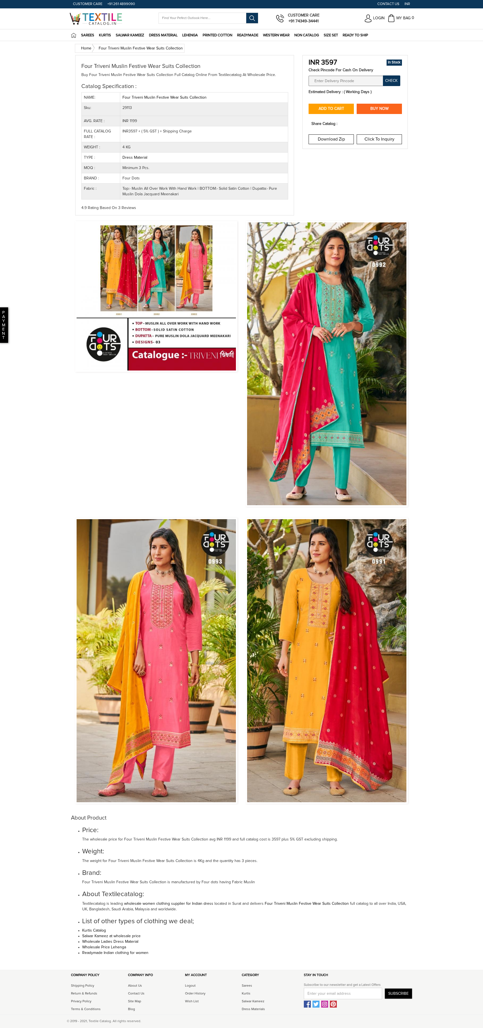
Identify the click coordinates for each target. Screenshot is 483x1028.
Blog (131, 1009)
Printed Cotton (217, 35)
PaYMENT (3, 325)
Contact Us (388, 4)
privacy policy (81, 1001)
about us (135, 985)
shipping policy (82, 985)
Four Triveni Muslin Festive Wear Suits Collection (307, 904)
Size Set (331, 35)
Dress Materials (253, 1009)
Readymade (247, 35)
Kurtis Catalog (94, 930)
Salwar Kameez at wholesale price (111, 936)
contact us (136, 993)
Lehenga (190, 35)
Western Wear (276, 35)
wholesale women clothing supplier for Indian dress (168, 904)
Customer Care (87, 4)
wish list (192, 1001)
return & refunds (84, 993)
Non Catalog (306, 35)
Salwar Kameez (130, 35)
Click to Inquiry (379, 139)
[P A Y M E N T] (0, 338)
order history (195, 993)
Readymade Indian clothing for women (115, 953)
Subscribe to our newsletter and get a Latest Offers (342, 985)
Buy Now (379, 109)
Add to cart (331, 109)
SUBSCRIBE (398, 994)
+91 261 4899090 (121, 4)
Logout (190, 985)
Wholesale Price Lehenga (104, 947)
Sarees (87, 35)
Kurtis (105, 35)
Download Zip (331, 139)
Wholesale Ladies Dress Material (110, 942)
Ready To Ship (355, 35)
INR (407, 4)
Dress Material (163, 35)
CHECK (391, 81)
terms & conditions (86, 1009)
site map (134, 1001)
